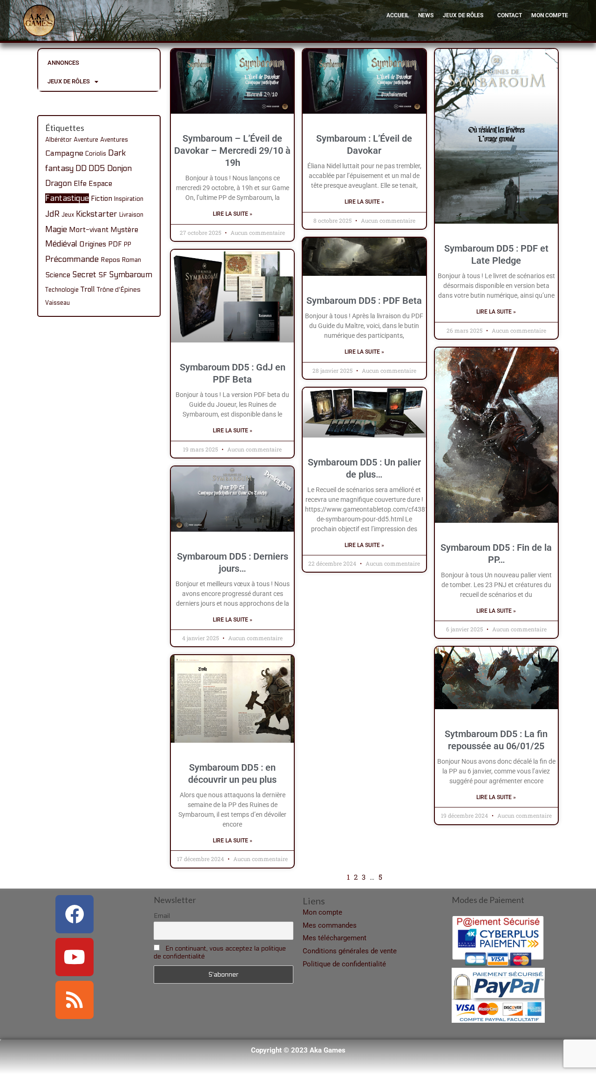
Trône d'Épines (119, 290)
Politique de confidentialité (344, 964)
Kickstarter (96, 214)
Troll (88, 289)
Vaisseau (57, 303)
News (425, 15)
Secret (84, 275)
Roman (131, 260)
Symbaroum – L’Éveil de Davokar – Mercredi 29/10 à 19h (232, 150)
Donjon (119, 168)
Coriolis (95, 153)
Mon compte (549, 15)
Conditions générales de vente (350, 951)
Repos (110, 260)
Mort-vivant (88, 230)
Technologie (62, 290)
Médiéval (61, 244)
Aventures (114, 140)
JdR (52, 214)
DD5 (96, 168)
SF (102, 275)
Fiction (101, 198)
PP (127, 244)
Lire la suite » (232, 214)
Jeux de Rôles (463, 15)
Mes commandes (330, 925)
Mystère (124, 230)
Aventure (86, 140)
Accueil (397, 15)
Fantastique (67, 198)
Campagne (64, 153)
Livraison (131, 215)
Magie (56, 229)
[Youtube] (74, 957)
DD (81, 168)
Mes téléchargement (334, 938)
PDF (115, 244)
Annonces (63, 62)
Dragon (58, 183)
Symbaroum (130, 275)
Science (57, 275)
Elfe (80, 183)
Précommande (72, 259)
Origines (92, 244)
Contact (509, 15)
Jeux (67, 215)
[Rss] (74, 1000)
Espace (100, 183)
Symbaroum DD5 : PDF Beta (364, 300)
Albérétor (58, 140)
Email (162, 916)
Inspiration (128, 199)
